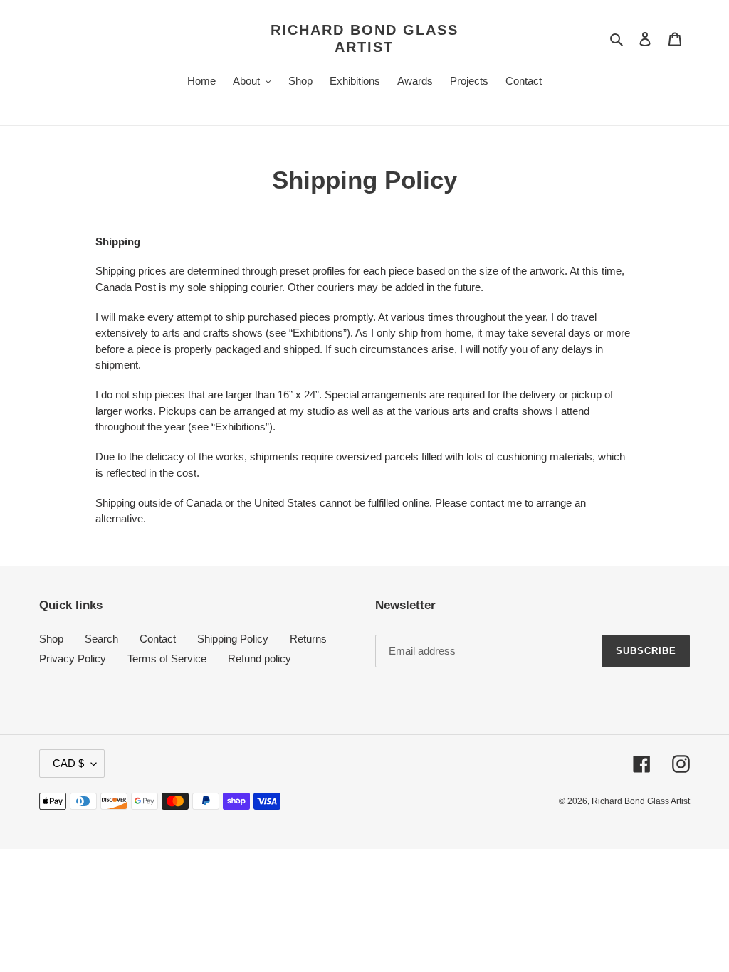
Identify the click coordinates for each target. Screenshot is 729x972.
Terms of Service (166, 659)
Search (101, 639)
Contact (158, 639)
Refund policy (259, 659)
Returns (308, 639)
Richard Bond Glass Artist (364, 38)
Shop (51, 639)
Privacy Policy (72, 659)
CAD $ (68, 763)
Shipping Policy (232, 639)
